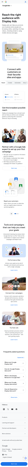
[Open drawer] (2, 2)
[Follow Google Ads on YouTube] (12, 409)
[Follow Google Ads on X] (8, 409)
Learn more (14, 270)
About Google (6, 449)
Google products (17, 449)
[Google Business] (5, 2)
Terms (10, 451)
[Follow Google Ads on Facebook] (16, 409)
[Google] (5, 446)
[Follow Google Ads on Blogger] (4, 409)
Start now (14, 464)
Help (5, 454)
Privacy (4, 451)
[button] (14, 363)
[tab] (3, 83)
